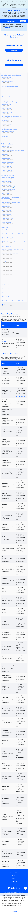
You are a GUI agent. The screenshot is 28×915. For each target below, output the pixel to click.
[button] (23, 21)
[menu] (3, 21)
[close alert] (26, 1)
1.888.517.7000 (7, 27)
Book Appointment (6, 321)
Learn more (14, 50)
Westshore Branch (6, 304)
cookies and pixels (20, 906)
